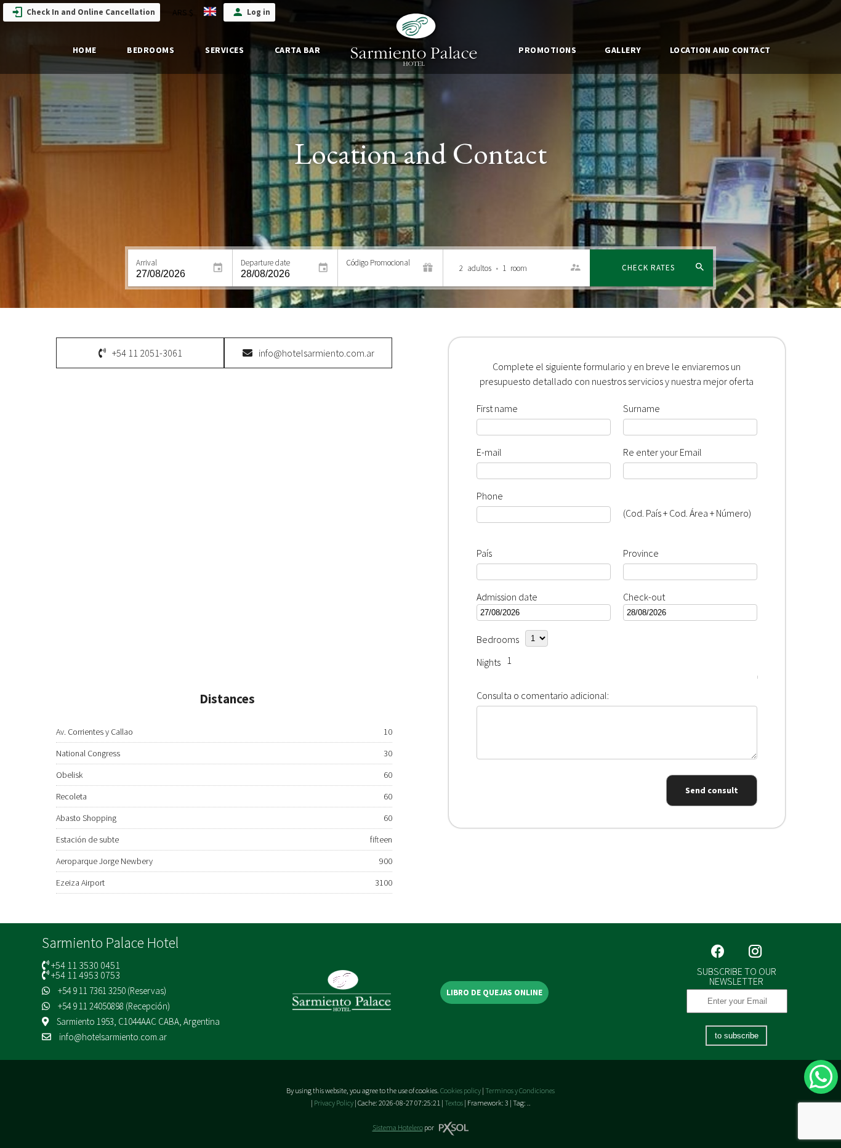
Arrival (146, 263)
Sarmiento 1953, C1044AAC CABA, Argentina (137, 1021)
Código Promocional (378, 263)
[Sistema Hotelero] (453, 1129)
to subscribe (737, 1035)
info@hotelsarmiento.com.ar (113, 1036)
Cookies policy (460, 1090)
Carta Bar (298, 49)
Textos (454, 1102)
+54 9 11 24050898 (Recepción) (113, 1006)
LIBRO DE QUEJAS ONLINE (494, 992)
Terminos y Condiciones (520, 1090)
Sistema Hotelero (397, 1127)
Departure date (265, 263)
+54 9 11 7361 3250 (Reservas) (111, 990)
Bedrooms (150, 49)
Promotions (547, 49)
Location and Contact (720, 49)
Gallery (623, 49)
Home (85, 49)
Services (224, 49)
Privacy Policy (333, 1102)
